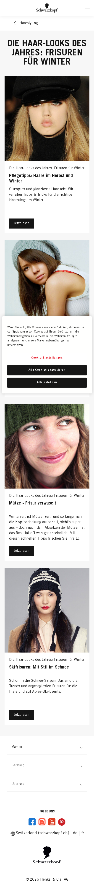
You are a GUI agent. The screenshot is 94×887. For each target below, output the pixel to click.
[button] (47, 747)
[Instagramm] (42, 822)
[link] (82, 833)
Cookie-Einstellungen (47, 357)
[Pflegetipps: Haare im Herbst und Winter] (47, 155)
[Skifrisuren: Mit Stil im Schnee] (47, 647)
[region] (46, 354)
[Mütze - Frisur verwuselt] (47, 483)
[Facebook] (32, 822)
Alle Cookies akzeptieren (47, 370)
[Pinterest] (61, 822)
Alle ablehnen (47, 382)
